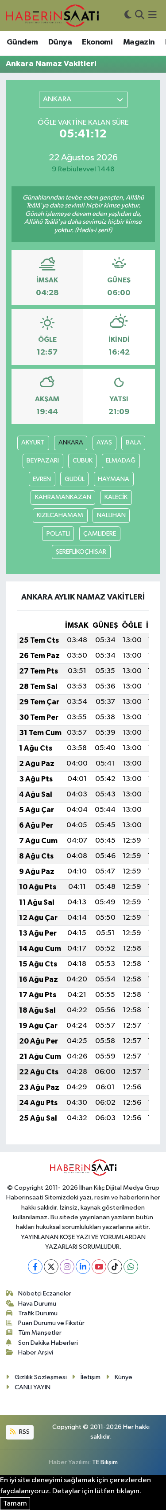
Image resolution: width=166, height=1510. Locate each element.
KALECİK (115, 497)
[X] (51, 1266)
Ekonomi (97, 42)
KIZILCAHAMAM (60, 515)
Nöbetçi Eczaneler (44, 1293)
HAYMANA (113, 479)
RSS (24, 1432)
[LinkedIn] (83, 1266)
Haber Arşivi (35, 1352)
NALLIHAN (111, 515)
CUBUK (83, 460)
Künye (123, 1377)
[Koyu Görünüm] (127, 15)
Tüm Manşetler (40, 1332)
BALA (133, 442)
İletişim (90, 1377)
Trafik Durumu (38, 1313)
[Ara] (139, 15)
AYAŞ (104, 442)
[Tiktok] (115, 1266)
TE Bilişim (105, 1462)
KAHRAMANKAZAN (63, 497)
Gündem (22, 42)
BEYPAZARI (43, 460)
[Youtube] (99, 1266)
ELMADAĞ (120, 460)
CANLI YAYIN (32, 1387)
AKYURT (33, 442)
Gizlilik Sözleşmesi (41, 1377)
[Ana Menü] (152, 15)
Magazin (139, 42)
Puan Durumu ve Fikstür (51, 1323)
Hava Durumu (37, 1303)
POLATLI (58, 533)
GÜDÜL (75, 479)
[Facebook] (35, 1266)
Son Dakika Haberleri (48, 1343)
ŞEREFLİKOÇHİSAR (81, 551)
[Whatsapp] (131, 1266)
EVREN (42, 479)
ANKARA (70, 442)
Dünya (60, 42)
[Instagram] (67, 1266)
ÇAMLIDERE (99, 533)
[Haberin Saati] (52, 15)
